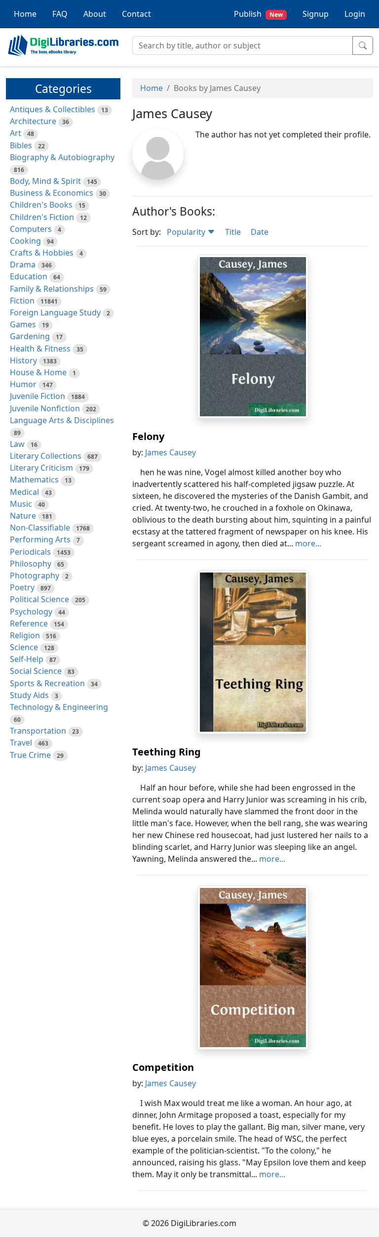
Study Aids (29, 695)
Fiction (22, 300)
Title (233, 231)
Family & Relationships (52, 288)
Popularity (187, 231)
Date (259, 231)
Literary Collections (45, 455)
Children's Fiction (42, 217)
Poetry (22, 587)
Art (15, 133)
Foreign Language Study (55, 312)
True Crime (30, 755)
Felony (148, 436)
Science (24, 647)
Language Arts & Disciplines (62, 420)
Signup (316, 13)
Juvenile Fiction (37, 396)
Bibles (21, 145)
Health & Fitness (40, 348)
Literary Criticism (41, 467)
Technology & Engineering (59, 707)
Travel (21, 742)
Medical (24, 491)
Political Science (39, 599)
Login (354, 13)
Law (17, 444)
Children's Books (41, 204)
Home (25, 13)
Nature (23, 515)
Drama (23, 264)
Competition (163, 1067)
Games (23, 324)
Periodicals (30, 551)
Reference (29, 623)
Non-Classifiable (40, 527)
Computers (31, 228)
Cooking (25, 240)
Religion (25, 635)
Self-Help (26, 659)
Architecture (33, 121)
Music (21, 503)
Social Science (36, 670)
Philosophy (30, 563)
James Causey (170, 452)
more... (308, 543)
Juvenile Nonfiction (45, 408)
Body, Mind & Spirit (45, 181)
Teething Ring (166, 751)
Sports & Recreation (47, 683)
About (94, 13)
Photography (34, 575)
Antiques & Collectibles (52, 109)
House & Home (38, 372)
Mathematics (34, 479)
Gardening (30, 336)
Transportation (38, 730)
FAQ (60, 13)
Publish (258, 13)
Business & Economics (51, 192)
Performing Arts (40, 539)
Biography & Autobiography (62, 157)
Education (28, 276)
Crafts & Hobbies (42, 252)
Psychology (31, 611)
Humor (23, 384)
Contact (136, 13)
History (23, 360)
